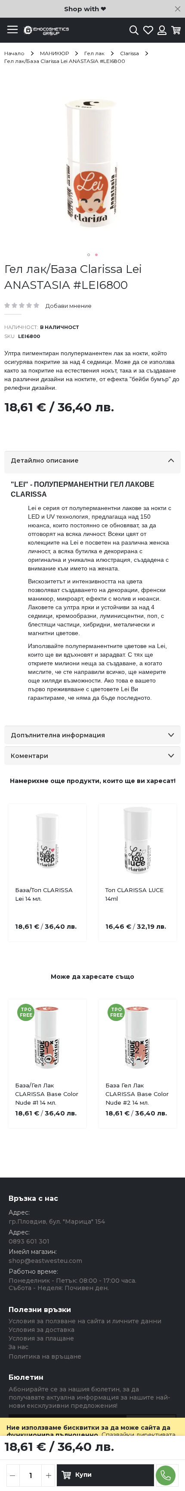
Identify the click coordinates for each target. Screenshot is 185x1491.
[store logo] (45, 30)
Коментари (29, 756)
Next (164, 857)
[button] (88, 254)
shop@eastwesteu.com (45, 1261)
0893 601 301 (29, 1241)
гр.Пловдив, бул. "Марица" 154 (57, 1221)
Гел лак (94, 53)
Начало (14, 53)
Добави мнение (69, 305)
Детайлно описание (45, 460)
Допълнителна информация (58, 735)
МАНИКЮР (54, 53)
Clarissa (129, 53)
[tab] (92, 462)
